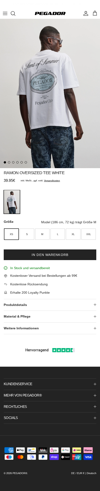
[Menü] (5, 13)
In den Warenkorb (50, 255)
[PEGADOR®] (50, 13)
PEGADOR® (20, 473)
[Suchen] (15, 13)
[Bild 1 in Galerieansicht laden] (50, 93)
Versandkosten (52, 180)
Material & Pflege (17, 316)
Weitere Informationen (21, 328)
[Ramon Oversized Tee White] (12, 202)
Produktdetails (15, 305)
